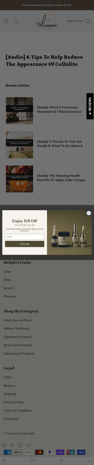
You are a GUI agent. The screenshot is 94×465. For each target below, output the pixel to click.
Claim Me (24, 243)
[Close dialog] (89, 213)
